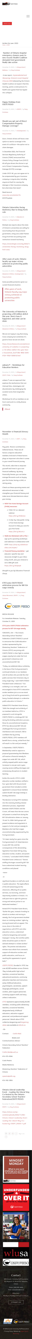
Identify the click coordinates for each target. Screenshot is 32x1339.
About (7, 409)
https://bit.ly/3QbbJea (17, 516)
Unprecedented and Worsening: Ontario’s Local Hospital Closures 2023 (15, 78)
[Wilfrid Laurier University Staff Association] (13, 3)
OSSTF (19, 109)
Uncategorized (21, 130)
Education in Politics (8, 274)
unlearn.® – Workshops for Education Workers (13, 366)
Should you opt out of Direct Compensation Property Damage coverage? (14, 123)
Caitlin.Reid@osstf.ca (10, 1052)
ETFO (4, 1002)
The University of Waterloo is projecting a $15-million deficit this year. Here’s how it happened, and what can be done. (15, 316)
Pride (8, 375)
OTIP (18, 439)
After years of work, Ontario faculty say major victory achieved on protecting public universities (15, 262)
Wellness (5, 70)
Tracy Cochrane (15, 70)
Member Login (7, 23)
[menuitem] (27, 16)
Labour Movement (7, 595)
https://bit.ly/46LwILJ (16, 532)
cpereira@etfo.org (8, 1076)
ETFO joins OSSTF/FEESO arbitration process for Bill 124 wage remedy (15, 585)
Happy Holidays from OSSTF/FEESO (11, 103)
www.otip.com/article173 (11, 195)
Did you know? (21, 67)
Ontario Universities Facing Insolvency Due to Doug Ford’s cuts (15, 209)
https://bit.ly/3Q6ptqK (13, 566)
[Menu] (27, 16)
